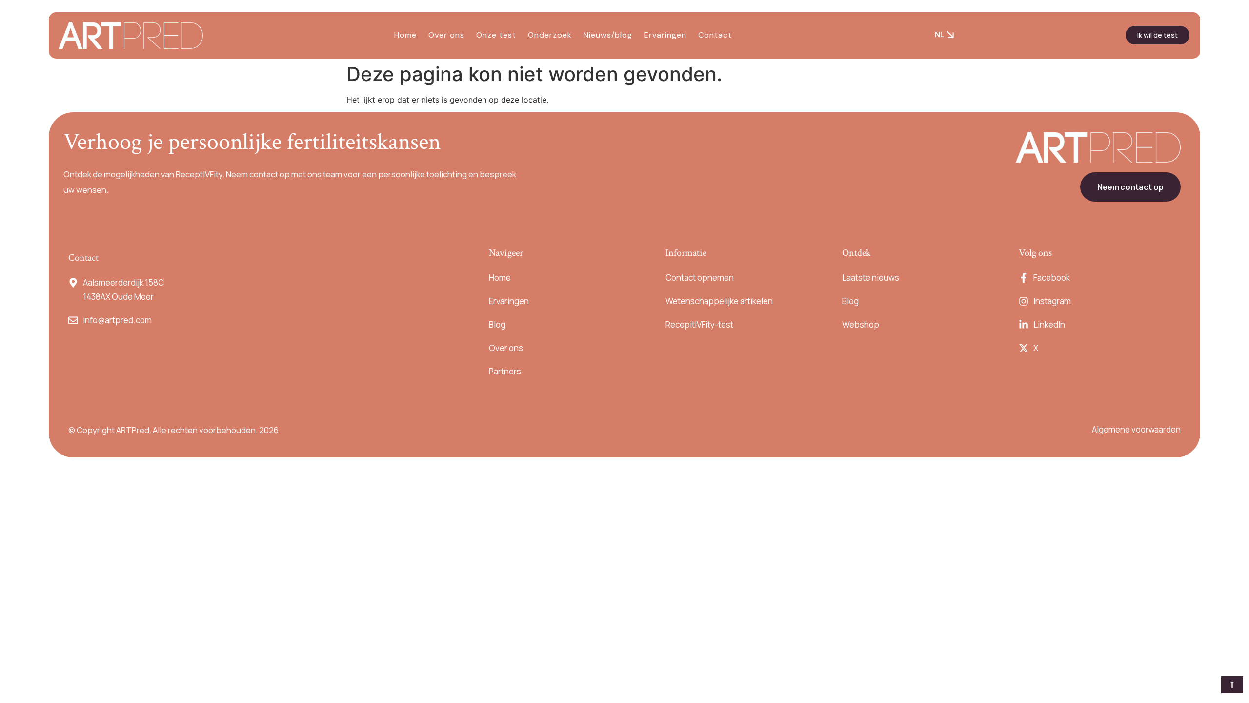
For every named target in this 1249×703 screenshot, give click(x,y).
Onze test (496, 35)
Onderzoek (550, 35)
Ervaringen (665, 35)
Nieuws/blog (608, 35)
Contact (715, 35)
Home (405, 35)
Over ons (446, 35)
